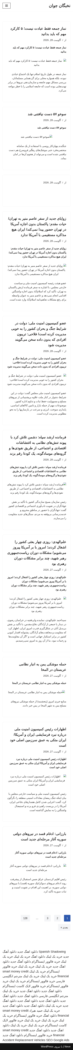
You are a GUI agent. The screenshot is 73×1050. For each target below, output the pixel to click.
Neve (67, 1046)
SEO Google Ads (57, 1040)
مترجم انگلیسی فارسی (53, 996)
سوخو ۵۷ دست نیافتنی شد (47, 114)
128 (25, 918)
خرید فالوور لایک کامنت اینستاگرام (24, 986)
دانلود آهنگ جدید (20, 961)
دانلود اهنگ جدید (27, 951)
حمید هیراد (36, 1010)
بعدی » (64, 927)
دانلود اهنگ (38, 956)
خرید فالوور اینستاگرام (46, 961)
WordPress (47, 1046)
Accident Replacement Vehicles (24, 1040)
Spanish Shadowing (52, 951)
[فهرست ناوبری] (7, 6)
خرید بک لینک (54, 956)
